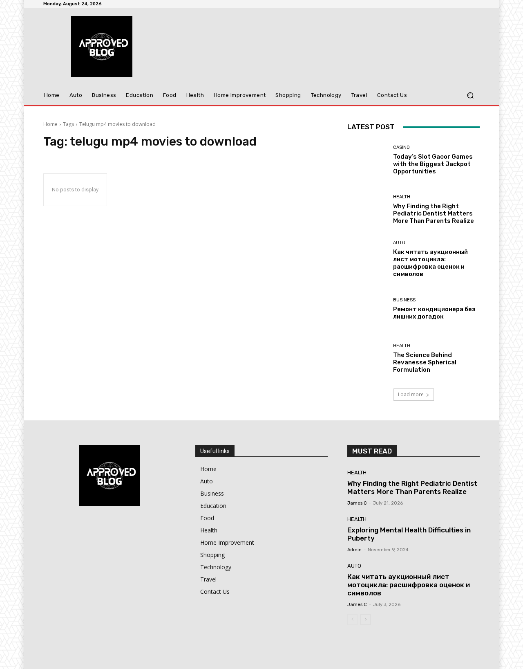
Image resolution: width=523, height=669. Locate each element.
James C (357, 503)
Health (401, 197)
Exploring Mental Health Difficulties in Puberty (409, 534)
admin (354, 549)
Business (404, 300)
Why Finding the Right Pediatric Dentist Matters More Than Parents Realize (433, 213)
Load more (411, 394)
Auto (399, 242)
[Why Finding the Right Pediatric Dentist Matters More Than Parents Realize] (367, 209)
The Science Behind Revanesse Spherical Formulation (424, 362)
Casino (401, 147)
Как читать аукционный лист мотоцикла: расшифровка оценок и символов (430, 263)
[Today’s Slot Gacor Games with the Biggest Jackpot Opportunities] (367, 160)
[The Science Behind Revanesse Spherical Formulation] (367, 358)
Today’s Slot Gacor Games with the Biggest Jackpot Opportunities (433, 164)
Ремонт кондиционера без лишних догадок (434, 312)
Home (50, 124)
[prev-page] (352, 619)
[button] (470, 95)
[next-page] (365, 619)
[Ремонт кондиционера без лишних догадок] (367, 309)
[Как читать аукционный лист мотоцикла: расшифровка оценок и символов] (367, 259)
